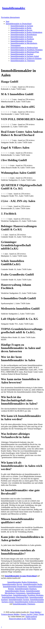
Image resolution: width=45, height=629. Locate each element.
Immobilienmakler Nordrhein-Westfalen (28, 595)
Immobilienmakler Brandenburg (15, 586)
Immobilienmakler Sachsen (19, 600)
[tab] (22, 358)
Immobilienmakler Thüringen (24, 604)
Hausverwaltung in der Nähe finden (22, 619)
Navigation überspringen (10, 17)
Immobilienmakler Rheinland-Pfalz (15, 597)
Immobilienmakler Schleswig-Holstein (29, 602)
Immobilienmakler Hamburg (25, 589)
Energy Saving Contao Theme (32, 614)
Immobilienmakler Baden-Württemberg (22, 582)
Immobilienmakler (13, 8)
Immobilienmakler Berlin (32, 584)
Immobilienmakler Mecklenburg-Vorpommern (22, 592)
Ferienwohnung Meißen (10, 614)
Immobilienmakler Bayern (12, 584)
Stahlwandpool (31, 616)
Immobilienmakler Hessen (15, 591)
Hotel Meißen (35, 612)
